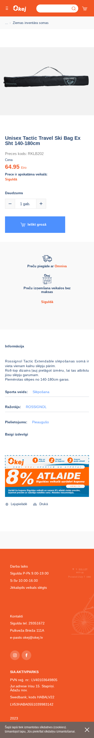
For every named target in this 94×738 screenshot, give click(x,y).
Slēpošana (41, 392)
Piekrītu (87, 730)
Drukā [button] (43, 504)
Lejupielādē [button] (19, 504)
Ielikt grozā (37, 224)
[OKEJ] (19, 8)
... (6, 23)
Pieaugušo (40, 422)
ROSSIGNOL (36, 407)
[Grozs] (85, 7)
